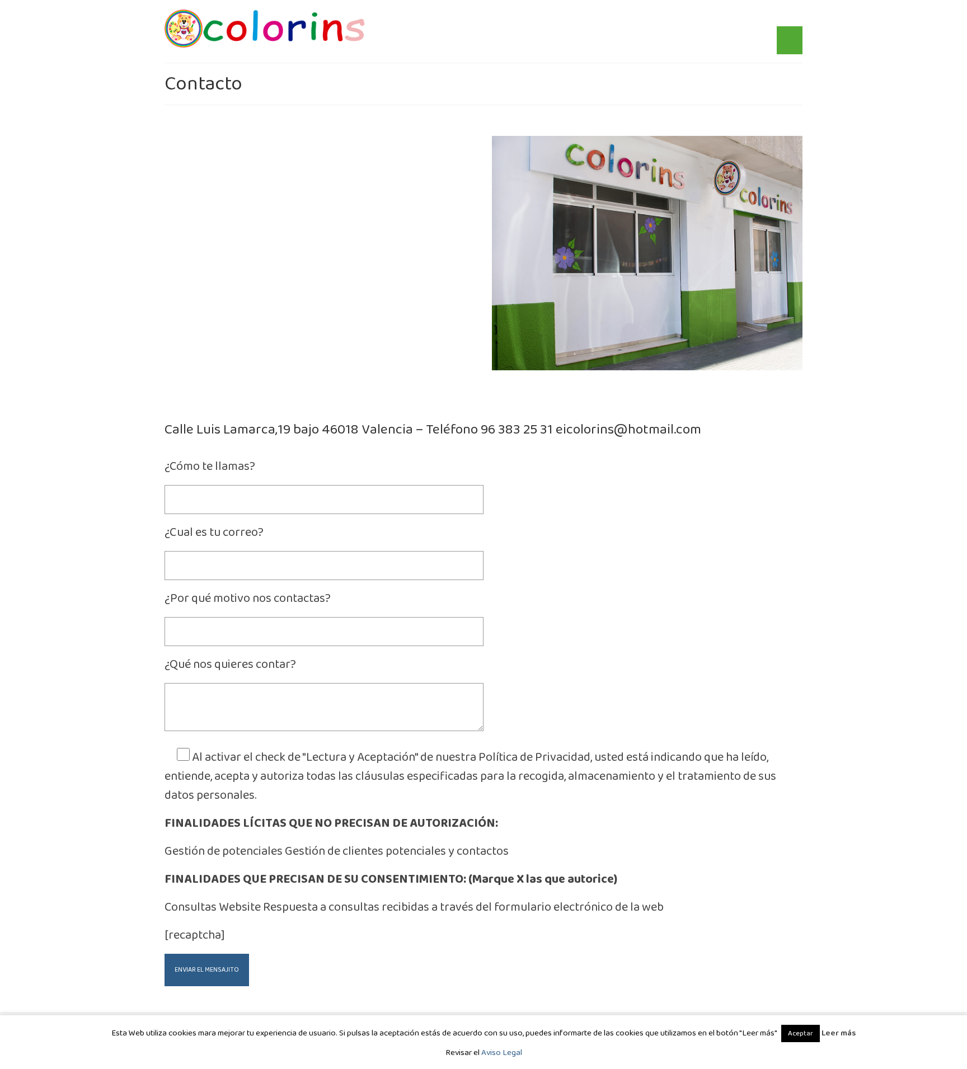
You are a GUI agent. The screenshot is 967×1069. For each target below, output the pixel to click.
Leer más (839, 1033)
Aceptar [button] (800, 1033)
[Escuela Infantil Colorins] (265, 29)
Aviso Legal (501, 1052)
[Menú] (789, 40)
